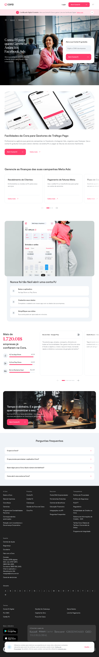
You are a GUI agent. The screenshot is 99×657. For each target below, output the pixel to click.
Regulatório (77, 507)
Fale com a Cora (8, 553)
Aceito (86, 647)
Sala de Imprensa (9, 499)
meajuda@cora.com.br (11, 573)
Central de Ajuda (9, 542)
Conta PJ (29, 495)
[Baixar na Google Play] (10, 631)
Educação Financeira (57, 507)
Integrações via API (56, 510)
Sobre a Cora (7, 495)
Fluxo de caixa (40, 617)
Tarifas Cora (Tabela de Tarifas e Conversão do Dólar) (81, 525)
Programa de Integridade (81, 531)
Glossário (6, 585)
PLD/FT (76, 503)
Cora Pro (29, 510)
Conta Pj (12, 20)
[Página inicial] (6, 20)
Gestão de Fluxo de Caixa (35, 507)
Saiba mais (80, 12)
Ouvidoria (6, 549)
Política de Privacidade (81, 495)
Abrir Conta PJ (75, 4)
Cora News (7, 503)
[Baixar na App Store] (10, 638)
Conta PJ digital (8, 609)
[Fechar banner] (92, 12)
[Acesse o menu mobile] (93, 4)
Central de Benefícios (57, 503)
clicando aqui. (62, 649)
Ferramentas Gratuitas (58, 499)
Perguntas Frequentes (57, 514)
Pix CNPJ (6, 613)
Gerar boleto (71, 609)
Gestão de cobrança (42, 609)
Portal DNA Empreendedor (59, 495)
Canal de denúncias (10, 577)
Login (64, 5)
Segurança (6, 546)
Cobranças (30, 503)
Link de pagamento (73, 613)
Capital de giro (40, 613)
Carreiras (6, 507)
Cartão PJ (29, 499)
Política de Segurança (80, 499)
